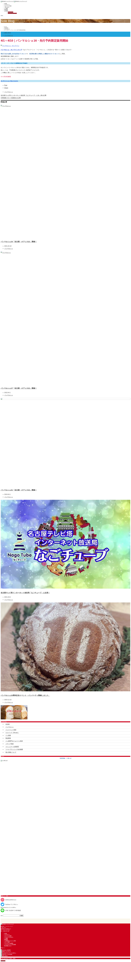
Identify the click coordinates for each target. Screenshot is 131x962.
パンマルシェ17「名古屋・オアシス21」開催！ (19, 388)
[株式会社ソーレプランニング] (14, 1)
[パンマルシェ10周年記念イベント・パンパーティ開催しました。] (65, 691)
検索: (2, 915)
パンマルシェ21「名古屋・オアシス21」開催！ (19, 490)
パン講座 (6, 8)
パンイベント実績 (7, 5)
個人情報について (11, 752)
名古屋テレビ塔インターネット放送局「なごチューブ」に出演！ (25, 593)
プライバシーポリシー (12, 13)
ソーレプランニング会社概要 (14, 749)
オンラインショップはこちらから (9, 81)
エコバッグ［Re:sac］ (12, 732)
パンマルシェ (7, 4)
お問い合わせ (10, 12)
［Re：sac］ (7, 7)
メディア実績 (10, 744)
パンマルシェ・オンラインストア (11, 49)
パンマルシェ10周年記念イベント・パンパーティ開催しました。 (25, 695)
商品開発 (6, 9)
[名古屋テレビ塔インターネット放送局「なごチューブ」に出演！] (65, 588)
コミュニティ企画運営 (12, 746)
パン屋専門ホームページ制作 (14, 741)
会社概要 (6, 10)
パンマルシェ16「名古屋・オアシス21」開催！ (19, 242)
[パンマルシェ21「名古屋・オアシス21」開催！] (65, 399)
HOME (5, 3)
